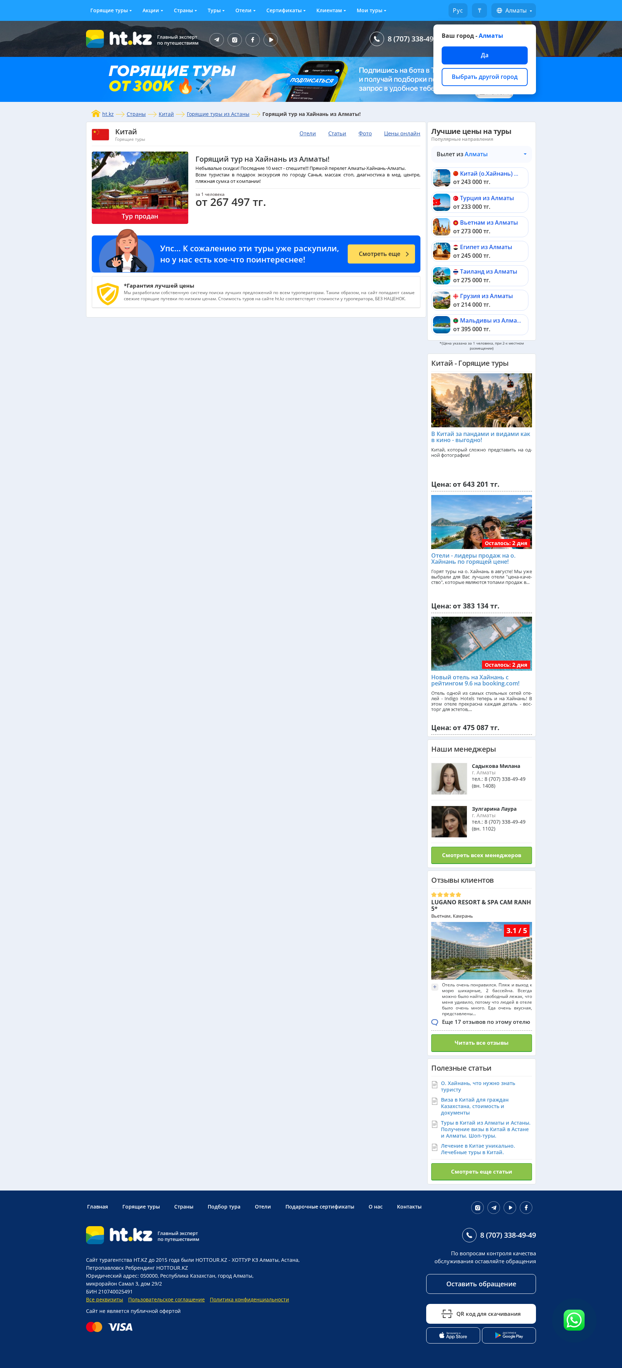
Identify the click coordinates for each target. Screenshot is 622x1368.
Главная (97, 1206)
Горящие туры (109, 10)
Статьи (337, 133)
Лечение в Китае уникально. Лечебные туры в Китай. (478, 1149)
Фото (365, 133)
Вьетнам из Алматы (489, 222)
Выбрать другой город (485, 77)
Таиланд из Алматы (488, 271)
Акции (151, 10)
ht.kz (108, 114)
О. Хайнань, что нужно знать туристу (478, 1086)
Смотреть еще (379, 254)
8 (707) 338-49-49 (415, 39)
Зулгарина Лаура (494, 808)
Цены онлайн (402, 133)
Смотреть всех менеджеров (481, 855)
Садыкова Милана (496, 765)
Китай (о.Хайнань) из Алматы (502, 173)
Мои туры (369, 10)
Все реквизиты (104, 1299)
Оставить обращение (481, 1283)
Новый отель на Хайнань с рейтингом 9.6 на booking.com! (475, 680)
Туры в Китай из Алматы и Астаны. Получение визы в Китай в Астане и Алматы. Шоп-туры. (486, 1129)
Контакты (409, 1206)
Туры (214, 10)
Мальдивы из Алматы (492, 320)
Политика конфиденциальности (249, 1299)
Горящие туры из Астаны (218, 114)
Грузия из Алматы (486, 296)
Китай (166, 114)
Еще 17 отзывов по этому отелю (486, 1021)
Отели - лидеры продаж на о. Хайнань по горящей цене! (473, 559)
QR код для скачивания (488, 1313)
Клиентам (329, 10)
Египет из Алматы (486, 247)
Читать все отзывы (482, 1042)
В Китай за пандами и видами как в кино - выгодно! (480, 437)
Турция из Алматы (487, 198)
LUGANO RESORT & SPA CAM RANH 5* (481, 905)
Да (484, 55)
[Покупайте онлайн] (111, 1327)
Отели (243, 10)
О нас (376, 1206)
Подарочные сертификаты (319, 1206)
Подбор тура (224, 1206)
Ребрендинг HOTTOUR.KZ (156, 1267)
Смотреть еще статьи (481, 1171)
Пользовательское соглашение (166, 1299)
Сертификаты (284, 10)
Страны (183, 10)
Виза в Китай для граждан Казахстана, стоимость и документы (475, 1106)
